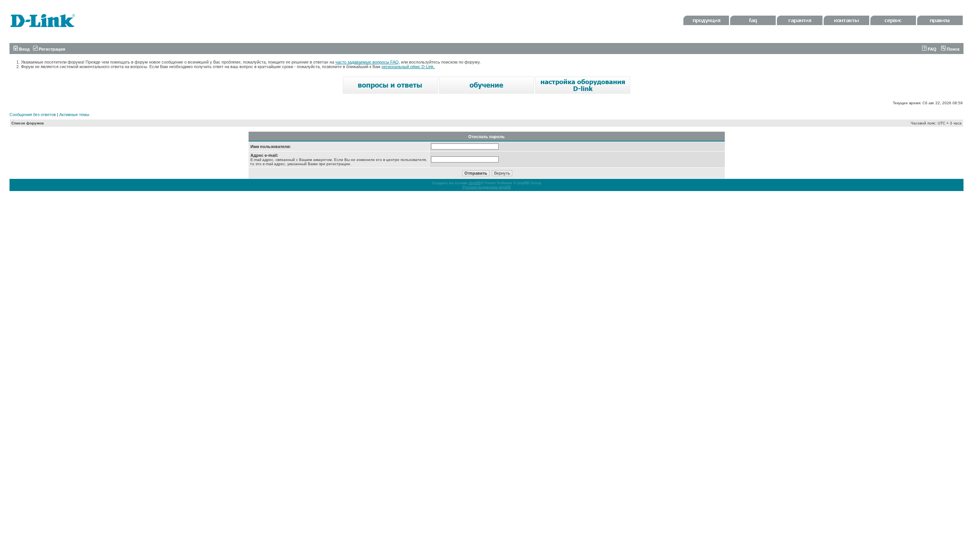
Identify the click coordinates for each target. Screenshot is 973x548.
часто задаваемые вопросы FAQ (367, 62)
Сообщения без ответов (33, 114)
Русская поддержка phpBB (487, 187)
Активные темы (74, 114)
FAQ (932, 49)
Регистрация (51, 49)
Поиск (953, 49)
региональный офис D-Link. (408, 66)
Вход (24, 49)
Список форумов (27, 123)
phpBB (475, 183)
